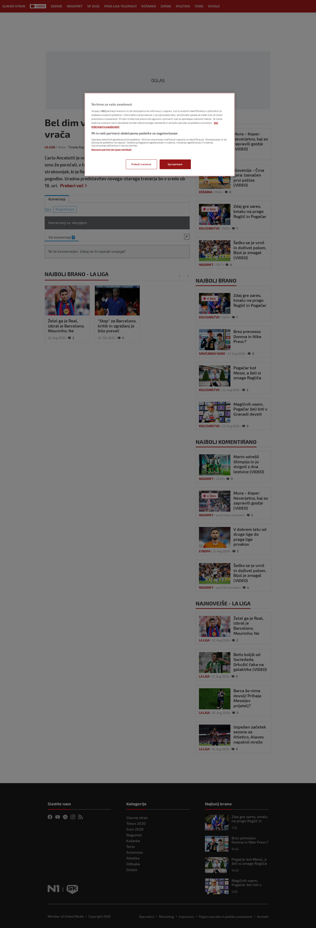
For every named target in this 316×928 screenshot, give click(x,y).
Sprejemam (175, 164)
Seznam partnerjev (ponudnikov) (111, 149)
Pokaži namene (141, 164)
